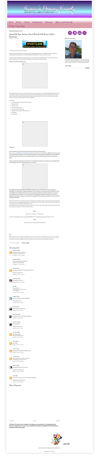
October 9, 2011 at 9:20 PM (18, 337)
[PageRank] (66, 444)
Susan (14, 242)
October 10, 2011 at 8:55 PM (18, 352)
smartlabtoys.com (34, 214)
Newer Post (12, 420)
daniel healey (15, 322)
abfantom (15, 268)
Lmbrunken (15, 278)
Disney (27, 22)
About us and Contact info (64, 22)
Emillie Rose (15, 250)
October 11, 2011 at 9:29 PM (18, 381)
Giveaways (48, 22)
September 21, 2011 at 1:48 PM (18, 255)
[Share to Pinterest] (28, 243)
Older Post (58, 420)
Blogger (58, 447)
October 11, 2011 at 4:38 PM (18, 371)
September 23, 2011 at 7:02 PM (18, 274)
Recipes (18, 22)
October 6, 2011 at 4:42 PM (18, 317)
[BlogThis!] (24, 243)
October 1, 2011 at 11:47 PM (18, 292)
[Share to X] (25, 243)
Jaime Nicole (15, 314)
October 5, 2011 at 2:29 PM (18, 310)
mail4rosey (15, 296)
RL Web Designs (51, 451)
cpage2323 (15, 365)
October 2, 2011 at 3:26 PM (18, 302)
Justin (14, 375)
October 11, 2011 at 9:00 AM (18, 361)
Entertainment (37, 22)
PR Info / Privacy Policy (17, 26)
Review (17, 38)
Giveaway (13, 38)
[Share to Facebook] (27, 243)
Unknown (15, 348)
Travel (11, 22)
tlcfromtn (14, 306)
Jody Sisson (15, 332)
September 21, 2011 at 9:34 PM (18, 264)
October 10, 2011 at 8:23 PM (18, 344)
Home (35, 420)
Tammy (14, 341)
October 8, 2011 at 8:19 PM (18, 328)
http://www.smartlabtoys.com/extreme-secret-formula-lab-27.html (26, 153)
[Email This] (22, 243)
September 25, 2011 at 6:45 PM (18, 282)
